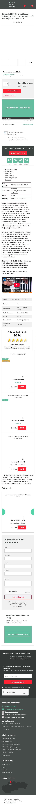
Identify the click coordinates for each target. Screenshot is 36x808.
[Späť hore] (33, 805)
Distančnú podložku (13, 252)
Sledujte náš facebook (11, 712)
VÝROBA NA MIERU (7, 772)
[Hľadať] (7, 4)
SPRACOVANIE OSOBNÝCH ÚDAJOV (11, 744)
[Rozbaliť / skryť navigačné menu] (3, 4)
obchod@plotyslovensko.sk (14, 709)
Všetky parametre (28, 124)
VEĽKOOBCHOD (6, 764)
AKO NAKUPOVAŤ (6, 755)
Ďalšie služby (7, 761)
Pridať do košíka (13, 91)
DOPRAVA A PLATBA (7, 741)
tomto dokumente (17, 606)
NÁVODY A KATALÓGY (7, 752)
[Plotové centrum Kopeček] (14, 4)
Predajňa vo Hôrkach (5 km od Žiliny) (16, 653)
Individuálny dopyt (10, 95)
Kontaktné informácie (11, 703)
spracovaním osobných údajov (19, 687)
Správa (6, 579)
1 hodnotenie (18, 22)
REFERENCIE (5, 770)
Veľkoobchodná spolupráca (18, 108)
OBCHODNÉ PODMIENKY (8, 738)
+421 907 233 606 (10, 706)
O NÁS (3, 767)
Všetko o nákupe (9, 735)
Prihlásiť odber (17, 682)
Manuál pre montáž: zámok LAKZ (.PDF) (15, 299)
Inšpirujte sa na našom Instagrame (15, 714)
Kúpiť (22, 387)
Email (6, 563)
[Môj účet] (29, 4)
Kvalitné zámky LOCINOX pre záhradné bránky (16, 483)
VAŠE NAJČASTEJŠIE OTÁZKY (9, 747)
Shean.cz (13, 802)
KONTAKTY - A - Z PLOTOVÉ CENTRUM (11, 749)
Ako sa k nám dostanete (18, 634)
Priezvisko (7, 555)
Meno (6, 547)
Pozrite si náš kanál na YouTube (14, 717)
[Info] (22, 4)
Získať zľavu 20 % (18, 153)
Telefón (6, 570)
